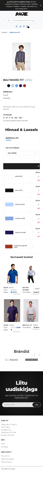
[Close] (40, 5)
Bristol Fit (27, 325)
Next (39, 355)
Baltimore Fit (15, 32)
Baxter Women (26, 289)
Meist (3, 444)
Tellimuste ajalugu (7, 459)
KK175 (6, 288)
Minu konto (5, 456)
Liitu (36, 405)
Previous (34, 355)
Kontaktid (4, 447)
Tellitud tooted (6, 462)
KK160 (6, 325)
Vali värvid (21, 153)
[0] (27, 26)
